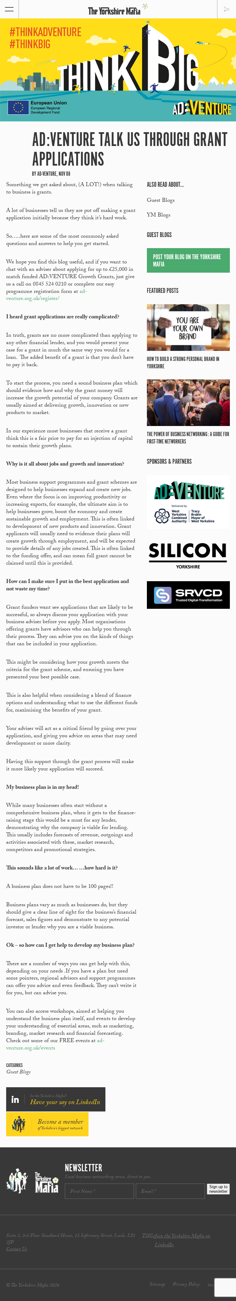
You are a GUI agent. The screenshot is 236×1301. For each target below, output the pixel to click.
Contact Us (16, 1249)
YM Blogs (158, 216)
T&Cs (148, 1236)
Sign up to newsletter (218, 1189)
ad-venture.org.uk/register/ (46, 295)
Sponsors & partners (169, 461)
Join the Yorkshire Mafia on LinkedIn (182, 1241)
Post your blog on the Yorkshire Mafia (187, 261)
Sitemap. (157, 1285)
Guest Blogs (18, 1072)
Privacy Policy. (187, 1285)
